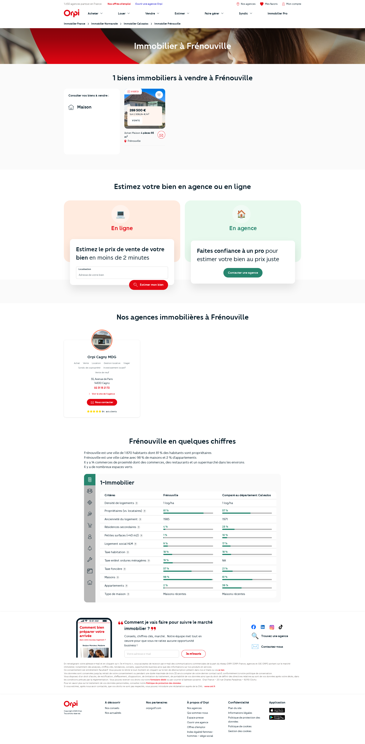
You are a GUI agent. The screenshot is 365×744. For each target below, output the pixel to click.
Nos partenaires (156, 702)
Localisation (85, 269)
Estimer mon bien (151, 284)
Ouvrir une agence (197, 722)
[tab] (89, 479)
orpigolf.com (153, 708)
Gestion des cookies (239, 731)
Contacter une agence (243, 272)
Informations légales (240, 712)
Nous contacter (103, 402)
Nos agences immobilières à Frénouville (183, 317)
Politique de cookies (240, 726)
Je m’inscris (193, 653)
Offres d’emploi (196, 727)
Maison (83, 107)
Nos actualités (113, 712)
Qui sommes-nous (197, 712)
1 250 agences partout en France (83, 3)
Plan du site (234, 708)
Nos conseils (112, 708)
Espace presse (195, 717)
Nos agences (194, 708)
